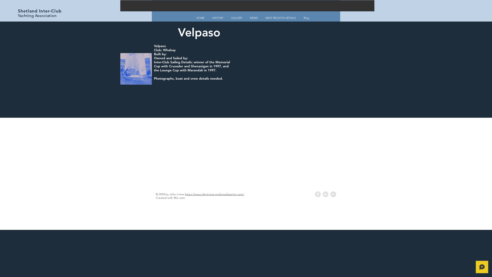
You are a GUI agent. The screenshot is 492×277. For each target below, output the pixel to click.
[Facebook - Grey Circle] (318, 194)
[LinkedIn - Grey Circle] (325, 194)
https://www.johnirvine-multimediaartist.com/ (214, 194)
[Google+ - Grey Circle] (333, 194)
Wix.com (179, 197)
